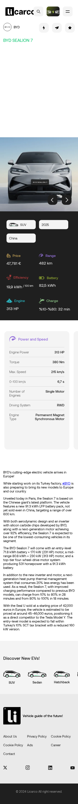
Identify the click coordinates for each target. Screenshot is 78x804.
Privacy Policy (37, 736)
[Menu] (68, 11)
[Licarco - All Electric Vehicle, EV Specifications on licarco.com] (20, 11)
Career (56, 745)
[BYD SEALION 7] (39, 174)
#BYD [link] (66, 483)
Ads (30, 745)
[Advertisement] (39, 89)
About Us (10, 736)
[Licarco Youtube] (72, 768)
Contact (9, 754)
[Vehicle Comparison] (53, 11)
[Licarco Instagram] (28, 767)
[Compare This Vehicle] (44, 28)
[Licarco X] (5, 768)
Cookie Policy (61, 736)
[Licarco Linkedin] (50, 768)
